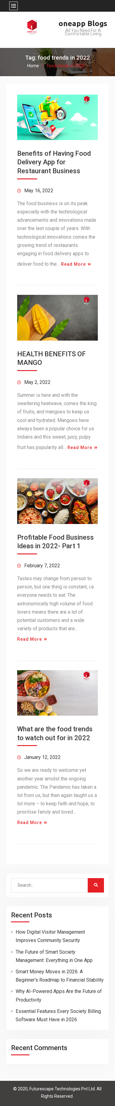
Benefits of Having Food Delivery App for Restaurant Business (54, 162)
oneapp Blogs (83, 23)
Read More (73, 264)
